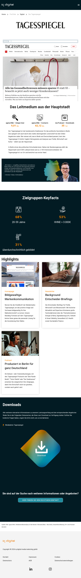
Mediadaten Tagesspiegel (14, 425)
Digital (22, 14)
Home (4, 14)
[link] (14, 557)
